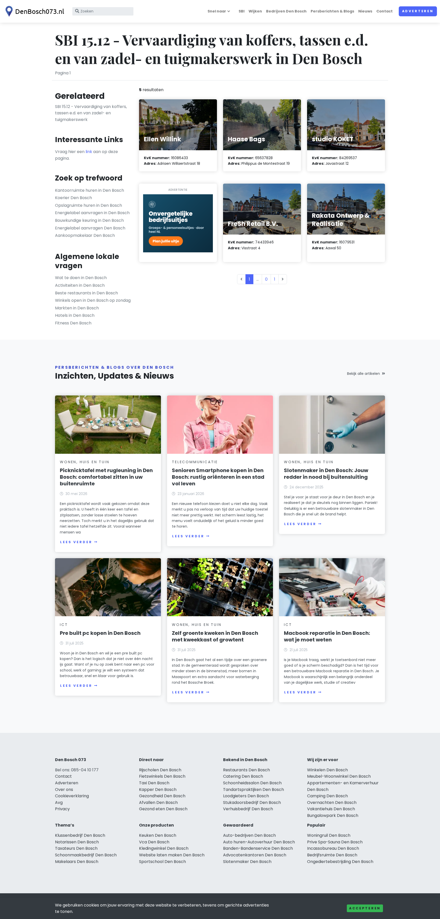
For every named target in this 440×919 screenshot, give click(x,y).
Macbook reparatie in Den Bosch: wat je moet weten (327, 636)
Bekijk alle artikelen (363, 373)
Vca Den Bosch (154, 842)
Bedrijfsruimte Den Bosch (332, 855)
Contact (384, 11)
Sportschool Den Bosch (162, 862)
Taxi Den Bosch (154, 783)
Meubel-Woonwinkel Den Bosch (339, 776)
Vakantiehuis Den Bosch (331, 809)
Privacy (62, 809)
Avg (59, 802)
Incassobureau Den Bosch (333, 848)
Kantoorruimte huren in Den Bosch (89, 190)
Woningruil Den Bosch (328, 835)
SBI (241, 11)
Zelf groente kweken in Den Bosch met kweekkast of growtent (215, 636)
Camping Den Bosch (327, 796)
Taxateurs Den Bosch (76, 848)
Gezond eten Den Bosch (163, 809)
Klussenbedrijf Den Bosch (80, 835)
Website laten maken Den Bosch (171, 855)
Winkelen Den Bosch (327, 770)
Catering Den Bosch (243, 776)
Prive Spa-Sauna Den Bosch (335, 842)
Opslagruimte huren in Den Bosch (88, 205)
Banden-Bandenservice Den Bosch (258, 848)
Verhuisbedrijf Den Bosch (248, 809)
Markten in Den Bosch (77, 308)
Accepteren (365, 908)
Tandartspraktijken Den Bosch (253, 789)
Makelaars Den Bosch (76, 862)
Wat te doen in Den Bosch (81, 278)
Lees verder (76, 542)
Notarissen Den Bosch (77, 842)
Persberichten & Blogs (332, 11)
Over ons (64, 789)
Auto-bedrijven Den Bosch (249, 835)
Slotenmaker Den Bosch (247, 862)
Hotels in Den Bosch (74, 315)
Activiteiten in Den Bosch (80, 285)
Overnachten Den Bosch (331, 802)
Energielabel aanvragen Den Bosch (90, 228)
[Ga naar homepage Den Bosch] (33, 11)
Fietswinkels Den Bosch (162, 776)
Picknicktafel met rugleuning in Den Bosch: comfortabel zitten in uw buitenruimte (106, 477)
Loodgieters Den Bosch (246, 796)
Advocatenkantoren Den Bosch (254, 855)
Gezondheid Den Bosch (162, 796)
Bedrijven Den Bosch (286, 11)
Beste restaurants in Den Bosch (86, 293)
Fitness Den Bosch (73, 323)
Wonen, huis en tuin (84, 461)
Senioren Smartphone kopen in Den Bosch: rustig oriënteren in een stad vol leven (218, 477)
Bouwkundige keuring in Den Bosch (89, 220)
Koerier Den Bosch (73, 198)
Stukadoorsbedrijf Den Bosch (252, 802)
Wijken (255, 11)
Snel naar (217, 11)
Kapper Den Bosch (157, 789)
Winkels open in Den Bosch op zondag (93, 300)
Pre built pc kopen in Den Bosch (100, 633)
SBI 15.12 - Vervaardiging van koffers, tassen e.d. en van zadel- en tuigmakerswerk (91, 113)
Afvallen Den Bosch (158, 802)
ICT (64, 624)
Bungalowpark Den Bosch (332, 815)
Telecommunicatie (195, 461)
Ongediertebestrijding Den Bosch (340, 862)
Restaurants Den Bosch (246, 770)
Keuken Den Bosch (157, 835)
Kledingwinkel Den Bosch (163, 848)
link (89, 152)
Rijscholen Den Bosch (160, 770)
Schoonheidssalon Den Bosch (252, 783)
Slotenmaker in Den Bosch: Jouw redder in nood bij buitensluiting (326, 474)
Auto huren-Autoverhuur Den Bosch (259, 842)
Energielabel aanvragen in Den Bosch (92, 213)
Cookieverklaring (72, 796)
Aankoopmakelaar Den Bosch (85, 235)
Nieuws (365, 11)
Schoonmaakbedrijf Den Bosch (86, 855)
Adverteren (418, 11)
